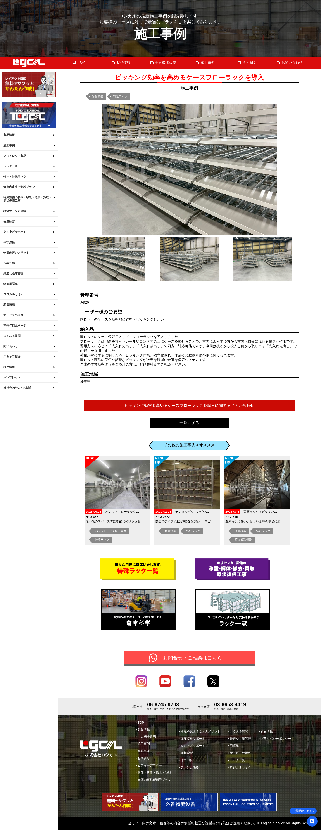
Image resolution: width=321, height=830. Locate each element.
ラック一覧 (10, 166)
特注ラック (120, 96)
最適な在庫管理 (13, 273)
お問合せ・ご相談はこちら (192, 658)
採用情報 (9, 367)
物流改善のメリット (16, 252)
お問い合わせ (291, 62)
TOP (81, 62)
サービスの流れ (13, 315)
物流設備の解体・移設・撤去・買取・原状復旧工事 (27, 199)
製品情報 (9, 134)
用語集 (234, 745)
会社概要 (250, 62)
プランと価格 (190, 767)
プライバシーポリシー (276, 738)
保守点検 (9, 242)
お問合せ (144, 758)
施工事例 (9, 145)
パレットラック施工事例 (110, 531)
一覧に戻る (189, 423)
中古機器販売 (165, 62)
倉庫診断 (9, 221)
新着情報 (9, 304)
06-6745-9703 (163, 704)
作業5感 (186, 760)
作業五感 (9, 263)
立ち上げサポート (14, 231)
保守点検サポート (193, 738)
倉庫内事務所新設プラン (19, 186)
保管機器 (97, 96)
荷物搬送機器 (243, 539)
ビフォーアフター (150, 765)
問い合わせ (10, 346)
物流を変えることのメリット (200, 731)
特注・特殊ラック (14, 176)
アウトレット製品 (14, 155)
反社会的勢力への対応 (17, 387)
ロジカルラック (240, 767)
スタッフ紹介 (12, 356)
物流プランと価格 (14, 211)
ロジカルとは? (12, 294)
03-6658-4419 (230, 704)
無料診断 (187, 753)
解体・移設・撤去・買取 (154, 772)
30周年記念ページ (14, 325)
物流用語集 (10, 283)
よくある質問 (12, 335)
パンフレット (12, 377)
